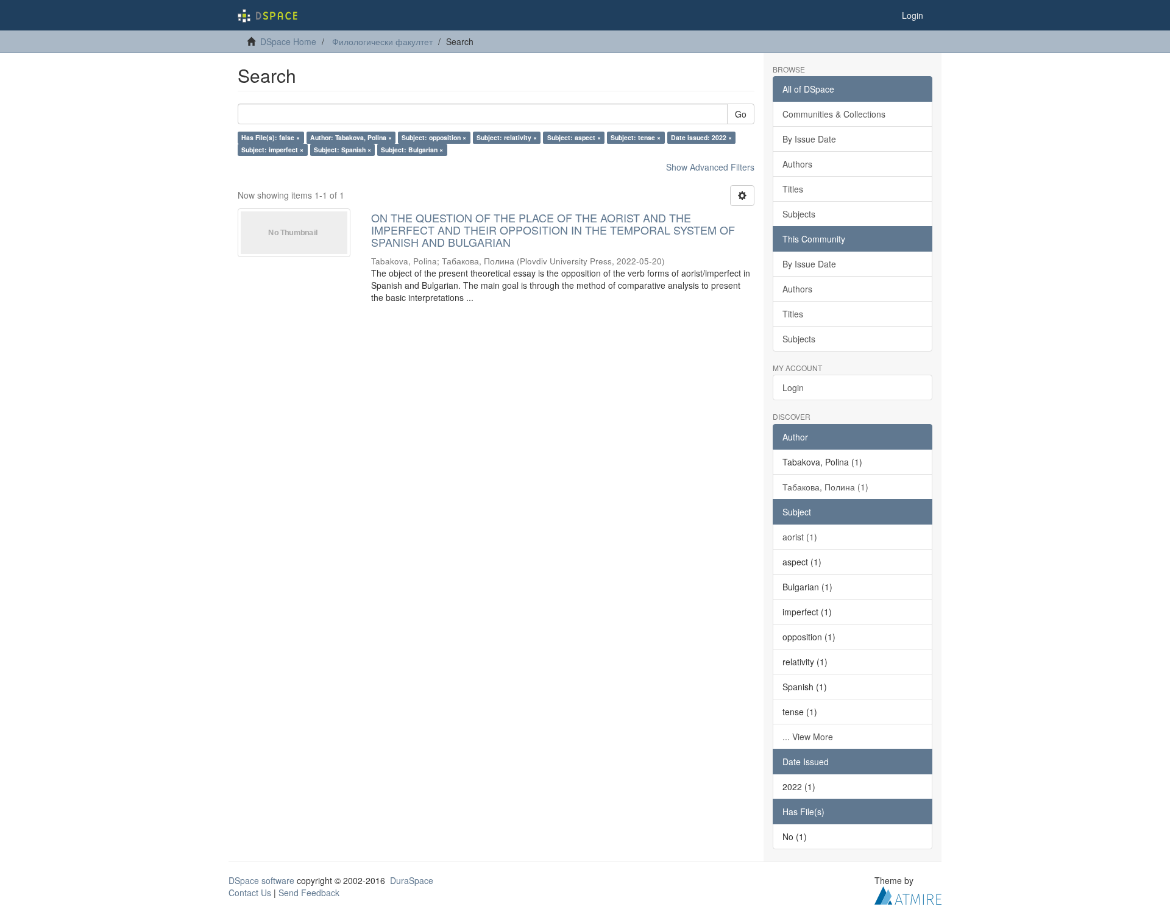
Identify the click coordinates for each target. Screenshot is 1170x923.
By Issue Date (809, 139)
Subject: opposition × (434, 137)
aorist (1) (799, 537)
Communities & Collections (833, 114)
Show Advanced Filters (710, 167)
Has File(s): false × (270, 137)
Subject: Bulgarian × (412, 149)
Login (793, 387)
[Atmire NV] (907, 894)
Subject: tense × (636, 137)
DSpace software (261, 880)
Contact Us (250, 892)
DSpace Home (288, 41)
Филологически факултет (382, 41)
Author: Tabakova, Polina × (351, 137)
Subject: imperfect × (272, 149)
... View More (807, 736)
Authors (797, 164)
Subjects (798, 214)
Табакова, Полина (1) (825, 487)
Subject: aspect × (574, 137)
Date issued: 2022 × (701, 137)
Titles (792, 189)
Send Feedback (308, 892)
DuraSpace (411, 880)
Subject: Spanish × (342, 149)
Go (740, 114)
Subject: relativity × (507, 137)
